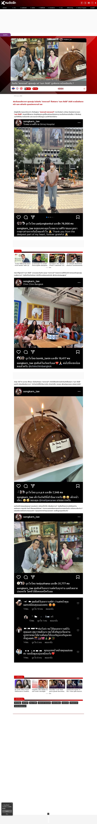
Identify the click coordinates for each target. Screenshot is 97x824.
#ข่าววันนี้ (25, 703)
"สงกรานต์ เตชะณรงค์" (47, 112)
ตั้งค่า (7, 814)
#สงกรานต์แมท (56, 703)
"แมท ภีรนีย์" (18, 114)
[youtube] (88, 3)
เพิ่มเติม (3, 808)
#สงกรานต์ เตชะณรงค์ (44, 703)
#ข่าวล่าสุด (17, 703)
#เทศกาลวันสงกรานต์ (20, 706)
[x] (85, 3)
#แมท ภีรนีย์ (33, 703)
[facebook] (81, 3)
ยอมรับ (7, 811)
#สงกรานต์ (65, 703)
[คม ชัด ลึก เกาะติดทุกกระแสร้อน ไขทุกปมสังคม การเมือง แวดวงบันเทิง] (48, 3)
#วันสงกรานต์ (73, 703)
